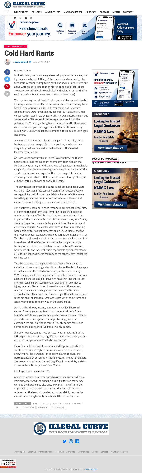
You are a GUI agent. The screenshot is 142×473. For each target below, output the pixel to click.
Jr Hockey (91, 12)
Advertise (70, 451)
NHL (17, 407)
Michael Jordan (50, 403)
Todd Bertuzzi (58, 407)
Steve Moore (28, 407)
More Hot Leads (91, 469)
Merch (116, 12)
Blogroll (95, 451)
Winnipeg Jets (52, 12)
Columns (37, 12)
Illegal (36, 403)
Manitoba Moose (73, 12)
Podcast (104, 12)
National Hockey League (70, 403)
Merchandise (83, 451)
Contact (128, 12)
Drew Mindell (21, 62)
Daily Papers (21, 12)
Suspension (43, 407)
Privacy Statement (119, 451)
